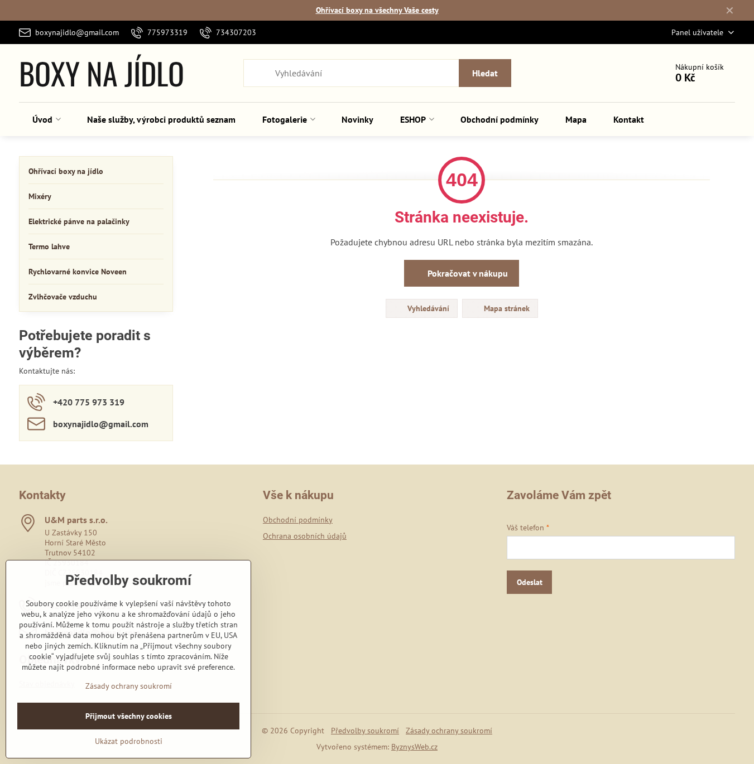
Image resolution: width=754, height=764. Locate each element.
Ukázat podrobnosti (128, 741)
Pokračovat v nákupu (466, 273)
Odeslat (529, 582)
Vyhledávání (427, 308)
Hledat (485, 73)
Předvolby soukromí (365, 731)
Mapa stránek (506, 308)
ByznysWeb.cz (414, 747)
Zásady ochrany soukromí (449, 731)
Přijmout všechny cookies (128, 716)
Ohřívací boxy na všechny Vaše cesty (377, 10)
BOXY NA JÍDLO (101, 73)
